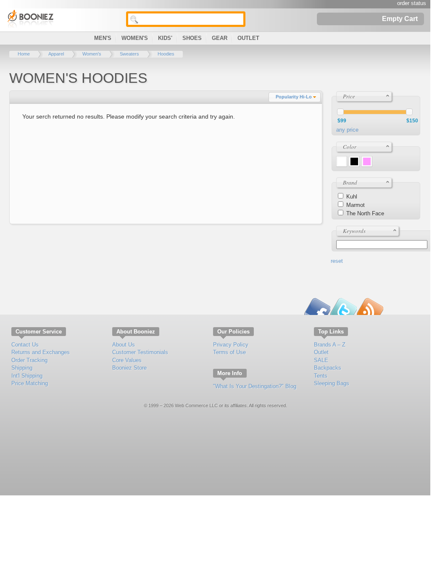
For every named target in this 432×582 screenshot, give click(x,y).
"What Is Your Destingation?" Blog (254, 386)
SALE (321, 360)
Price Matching (29, 383)
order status (411, 3)
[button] (295, 97)
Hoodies (166, 53)
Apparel (56, 53)
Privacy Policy (230, 344)
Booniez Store (129, 368)
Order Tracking (29, 360)
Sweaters (129, 53)
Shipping (21, 368)
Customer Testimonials (140, 352)
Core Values (127, 360)
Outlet (248, 38)
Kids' (165, 38)
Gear (219, 38)
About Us (123, 344)
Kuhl (351, 196)
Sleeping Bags (331, 383)
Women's (134, 38)
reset (337, 261)
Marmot (355, 205)
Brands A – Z (329, 344)
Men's (102, 38)
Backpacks (327, 368)
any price (347, 130)
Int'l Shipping (26, 376)
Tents (320, 376)
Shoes (192, 38)
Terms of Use (229, 352)
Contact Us (25, 344)
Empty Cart (400, 18)
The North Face (365, 213)
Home (24, 53)
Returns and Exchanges (40, 352)
